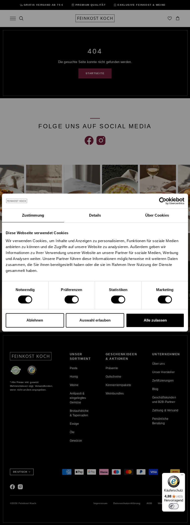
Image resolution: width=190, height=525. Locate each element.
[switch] (72, 299)
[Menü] (182, 476)
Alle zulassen (155, 320)
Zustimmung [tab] (33, 215)
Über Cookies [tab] (157, 215)
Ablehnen (34, 320)
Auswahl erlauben (95, 320)
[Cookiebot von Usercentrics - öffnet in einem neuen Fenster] (162, 201)
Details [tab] (95, 215)
